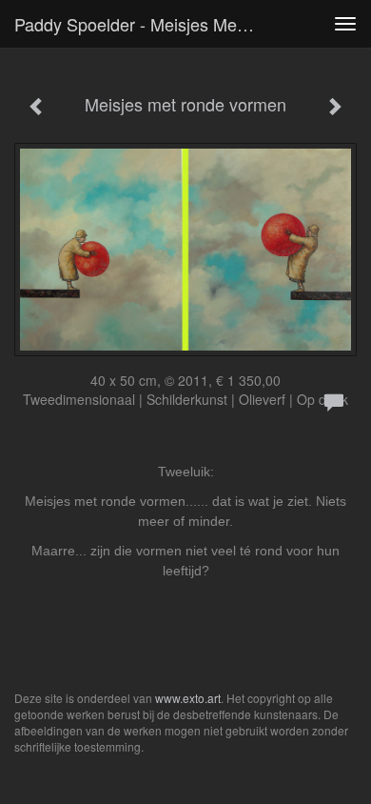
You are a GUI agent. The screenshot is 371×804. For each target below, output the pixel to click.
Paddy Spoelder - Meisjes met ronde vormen (141, 23)
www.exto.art (188, 698)
